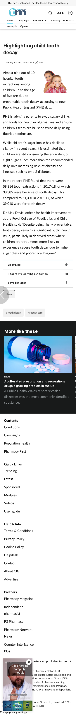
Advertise (11, 579)
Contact (9, 563)
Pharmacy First (15, 451)
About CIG (11, 571)
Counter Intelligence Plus (19, 647)
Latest (8, 479)
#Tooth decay (13, 312)
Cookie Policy (14, 547)
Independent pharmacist (13, 610)
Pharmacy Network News (18, 633)
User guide (12, 511)
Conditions (12, 427)
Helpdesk (11, 555)
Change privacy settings (13, 712)
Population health (17, 443)
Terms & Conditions (18, 531)
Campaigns (12, 435)
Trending (10, 471)
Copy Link (14, 264)
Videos (9, 503)
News (9, 294)
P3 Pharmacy (13, 621)
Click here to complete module (19, 669)
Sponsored (12, 487)
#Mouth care (35, 312)
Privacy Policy (14, 539)
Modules (10, 495)
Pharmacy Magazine (19, 599)
